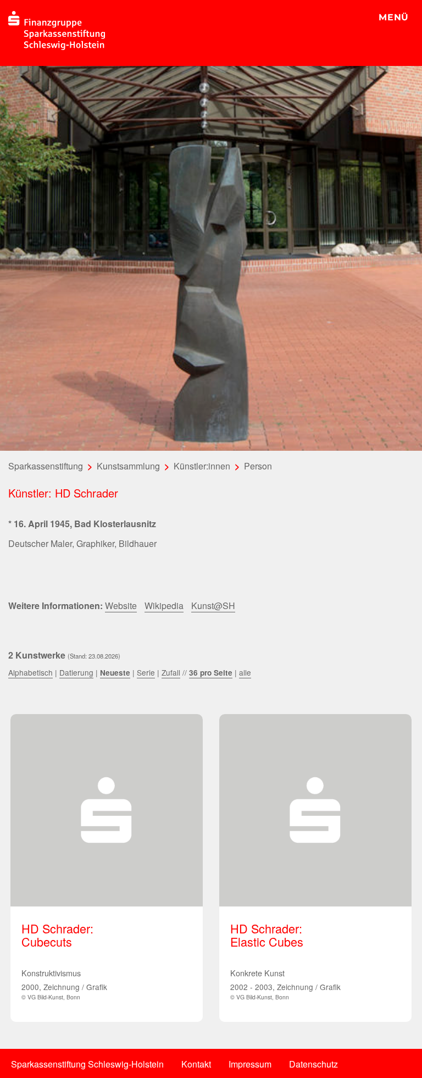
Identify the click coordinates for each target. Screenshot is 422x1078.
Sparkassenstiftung (45, 466)
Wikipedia (164, 605)
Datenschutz (313, 1064)
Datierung (76, 672)
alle (245, 672)
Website (121, 605)
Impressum (250, 1064)
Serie (146, 672)
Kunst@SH (213, 605)
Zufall (171, 672)
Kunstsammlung (128, 466)
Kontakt (196, 1064)
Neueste (115, 672)
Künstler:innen (202, 466)
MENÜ (394, 17)
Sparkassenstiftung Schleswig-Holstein (87, 1064)
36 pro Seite (210, 672)
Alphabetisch (30, 672)
